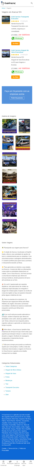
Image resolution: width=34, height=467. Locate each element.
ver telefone (24, 34)
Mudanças (8, 380)
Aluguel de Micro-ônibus (13, 370)
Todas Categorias (11, 366)
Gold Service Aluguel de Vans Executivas (20, 51)
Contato (4, 448)
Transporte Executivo (12, 387)
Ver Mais (15, 43)
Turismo (8, 391)
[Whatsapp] (21, 38)
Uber (7, 394)
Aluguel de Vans (10, 373)
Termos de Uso (12, 448)
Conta (30, 463)
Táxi (6, 384)
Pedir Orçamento (17, 98)
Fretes (7, 377)
